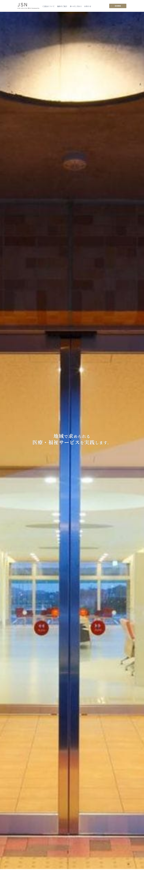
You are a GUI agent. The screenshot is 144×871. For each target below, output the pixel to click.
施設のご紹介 (62, 6)
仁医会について (49, 6)
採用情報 (118, 6)
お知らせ (87, 6)
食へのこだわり (76, 6)
